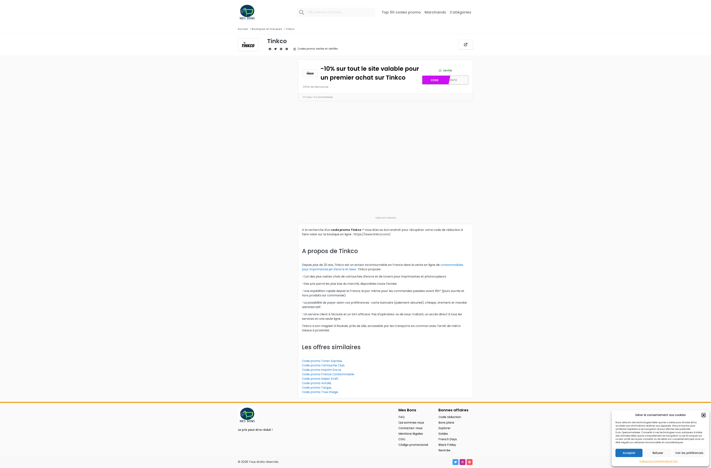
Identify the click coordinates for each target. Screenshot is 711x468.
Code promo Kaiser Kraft (320, 379)
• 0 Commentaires (322, 97)
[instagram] (462, 462)
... (330, 87)
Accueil (243, 29)
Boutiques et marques (267, 29)
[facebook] (270, 49)
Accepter (629, 453)
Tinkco (290, 29)
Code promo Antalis (316, 383)
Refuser (657, 453)
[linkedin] (286, 49)
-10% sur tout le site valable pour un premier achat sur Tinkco (370, 73)
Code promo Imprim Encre (321, 370)
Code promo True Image (320, 392)
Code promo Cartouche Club (323, 365)
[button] (703, 415)
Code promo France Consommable (328, 374)
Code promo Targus (316, 387)
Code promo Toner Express (322, 361)
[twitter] (275, 49)
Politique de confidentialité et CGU (659, 461)
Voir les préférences (689, 453)
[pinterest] (281, 49)
